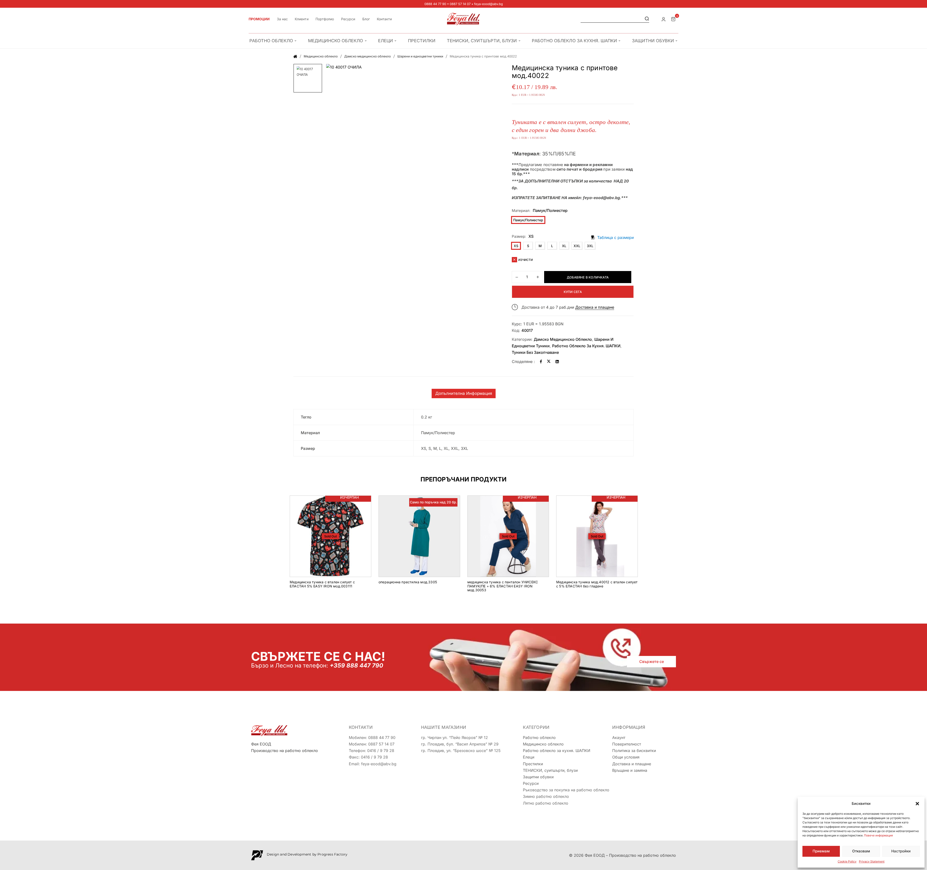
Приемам (821, 851)
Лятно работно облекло (545, 803)
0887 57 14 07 (460, 4)
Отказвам (861, 851)
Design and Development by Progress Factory (307, 854)
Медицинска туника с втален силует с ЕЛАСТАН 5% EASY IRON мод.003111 (322, 584)
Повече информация (878, 835)
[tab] (464, 393)
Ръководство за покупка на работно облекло (566, 789)
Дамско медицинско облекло (367, 56)
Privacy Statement (872, 861)
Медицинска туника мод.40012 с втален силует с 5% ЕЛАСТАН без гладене (597, 584)
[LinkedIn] (557, 361)
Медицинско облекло (321, 56)
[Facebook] (541, 361)
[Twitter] (549, 361)
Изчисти (525, 260)
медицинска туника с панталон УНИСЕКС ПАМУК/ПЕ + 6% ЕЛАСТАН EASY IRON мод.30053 (502, 586)
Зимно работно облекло (546, 796)
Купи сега (573, 292)
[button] (917, 803)
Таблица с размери (615, 237)
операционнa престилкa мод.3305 (408, 582)
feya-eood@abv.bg (488, 4)
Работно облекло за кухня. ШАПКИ (586, 345)
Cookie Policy (847, 861)
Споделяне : (523, 361)
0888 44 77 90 (435, 4)
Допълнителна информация (463, 393)
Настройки (901, 851)
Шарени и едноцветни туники (420, 56)
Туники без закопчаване (535, 352)
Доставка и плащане (594, 307)
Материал (520, 210)
